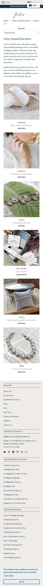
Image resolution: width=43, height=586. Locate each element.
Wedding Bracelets (11, 520)
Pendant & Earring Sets (13, 524)
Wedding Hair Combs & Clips (15, 474)
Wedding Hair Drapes (12, 482)
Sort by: (21, 28)
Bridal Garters (9, 553)
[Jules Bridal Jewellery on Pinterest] (17, 452)
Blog (5, 404)
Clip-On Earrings (10, 541)
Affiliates (7, 421)
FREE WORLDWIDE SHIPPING (21, 6)
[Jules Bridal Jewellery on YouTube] (13, 452)
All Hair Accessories (12, 465)
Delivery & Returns (11, 416)
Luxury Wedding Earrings (14, 515)
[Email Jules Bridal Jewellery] (26, 452)
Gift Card (7, 412)
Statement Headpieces (13, 490)
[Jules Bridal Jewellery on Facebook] (9, 452)
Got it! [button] (21, 582)
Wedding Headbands (12, 478)
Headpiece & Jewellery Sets (15, 503)
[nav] (6, 2)
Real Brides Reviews (11, 400)
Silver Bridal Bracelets (21, 21)
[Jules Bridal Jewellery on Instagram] (22, 452)
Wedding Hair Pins (11, 495)
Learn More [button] (8, 576)
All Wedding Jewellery (12, 557)
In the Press (8, 395)
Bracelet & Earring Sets (13, 545)
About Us (7, 391)
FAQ (5, 408)
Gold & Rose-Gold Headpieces (16, 499)
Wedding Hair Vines (11, 469)
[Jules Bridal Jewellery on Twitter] (5, 452)
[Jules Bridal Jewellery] (21, 15)
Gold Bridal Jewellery (12, 532)
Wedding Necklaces (11, 549)
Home (6, 21)
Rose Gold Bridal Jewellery (14, 536)
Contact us (8, 425)
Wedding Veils (9, 486)
